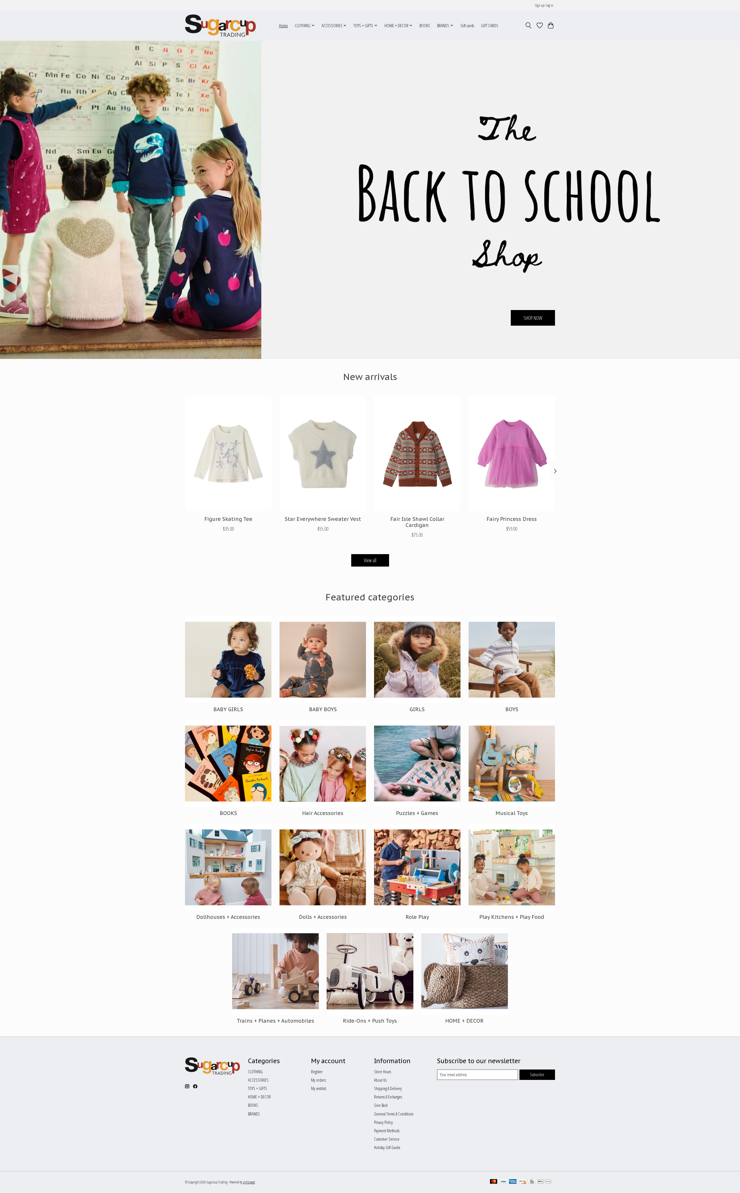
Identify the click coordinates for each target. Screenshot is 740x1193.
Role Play (417, 917)
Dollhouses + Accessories (228, 917)
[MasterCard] (493, 1182)
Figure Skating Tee (228, 519)
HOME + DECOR (464, 1020)
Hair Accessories (322, 813)
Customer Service (386, 1139)
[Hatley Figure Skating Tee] (228, 453)
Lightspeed (249, 1182)
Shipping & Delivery (388, 1088)
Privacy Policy (383, 1122)
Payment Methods (386, 1130)
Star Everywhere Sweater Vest (323, 519)
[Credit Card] (531, 1182)
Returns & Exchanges (388, 1097)
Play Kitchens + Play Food (511, 917)
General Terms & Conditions (393, 1114)
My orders (318, 1080)
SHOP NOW (532, 317)
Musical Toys (511, 813)
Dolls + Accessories (323, 917)
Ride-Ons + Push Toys (370, 1020)
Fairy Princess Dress (511, 519)
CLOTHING (255, 1071)
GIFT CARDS (489, 26)
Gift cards (467, 26)
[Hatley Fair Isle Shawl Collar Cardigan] (417, 453)
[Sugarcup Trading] (220, 25)
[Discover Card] (522, 1182)
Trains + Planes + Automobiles (275, 1020)
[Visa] (503, 1182)
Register (317, 1071)
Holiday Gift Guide (387, 1147)
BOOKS (424, 26)
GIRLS (417, 709)
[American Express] (513, 1182)
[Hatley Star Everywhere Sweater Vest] (323, 453)
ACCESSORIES (258, 1080)
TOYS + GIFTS (257, 1088)
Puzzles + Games (417, 813)
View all (370, 560)
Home (283, 26)
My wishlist (318, 1088)
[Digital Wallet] (545, 1182)
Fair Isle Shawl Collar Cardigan (417, 522)
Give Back (381, 1105)
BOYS (511, 709)
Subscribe (537, 1074)
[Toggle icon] (528, 25)
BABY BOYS (323, 709)
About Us (380, 1080)
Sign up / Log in (544, 5)
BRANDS (254, 1114)
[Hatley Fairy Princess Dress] (512, 453)
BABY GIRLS (228, 709)
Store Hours (382, 1071)
